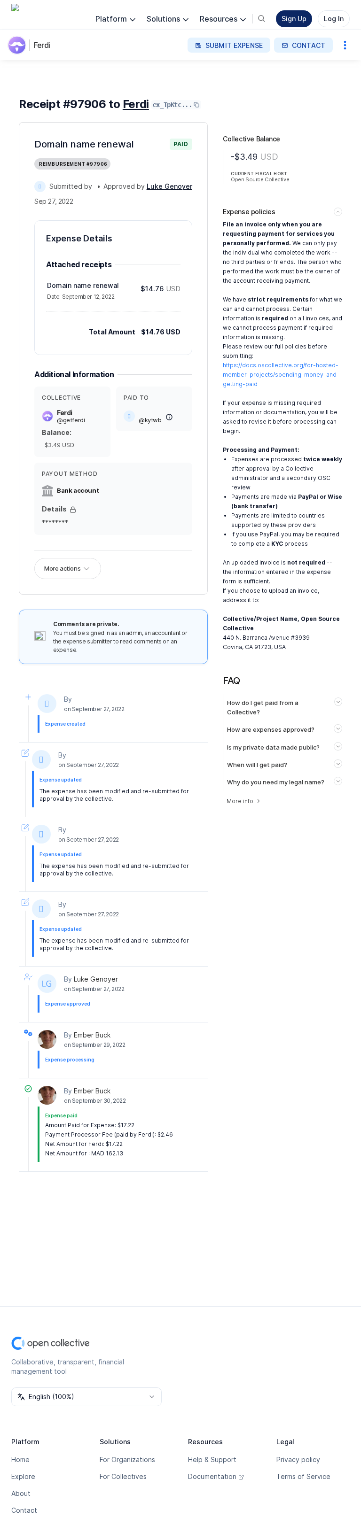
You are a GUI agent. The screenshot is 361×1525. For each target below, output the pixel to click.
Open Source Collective (260, 179)
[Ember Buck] (47, 1039)
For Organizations (127, 1459)
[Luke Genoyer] (47, 983)
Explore (23, 1476)
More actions (62, 568)
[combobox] (86, 1396)
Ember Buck (92, 1035)
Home (20, 1459)
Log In (334, 19)
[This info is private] (73, 509)
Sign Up (294, 19)
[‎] (40, 186)
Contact (24, 1510)
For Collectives (123, 1476)
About (21, 1493)
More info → (243, 801)
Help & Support (212, 1459)
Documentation (212, 1476)
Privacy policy (298, 1459)
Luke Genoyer (96, 979)
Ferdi (42, 45)
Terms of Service (303, 1476)
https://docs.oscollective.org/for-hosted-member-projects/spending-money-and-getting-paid (281, 374)
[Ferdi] (19, 45)
